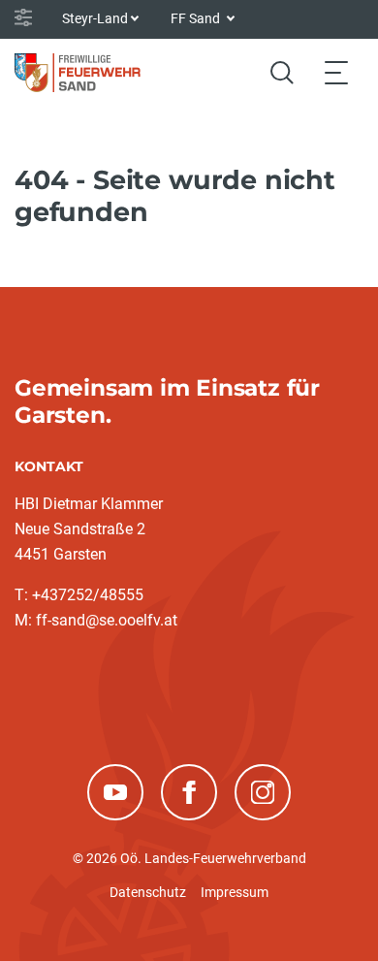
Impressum (234, 892)
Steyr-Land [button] (95, 18)
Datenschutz (148, 892)
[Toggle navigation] (336, 72)
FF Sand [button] (197, 18)
